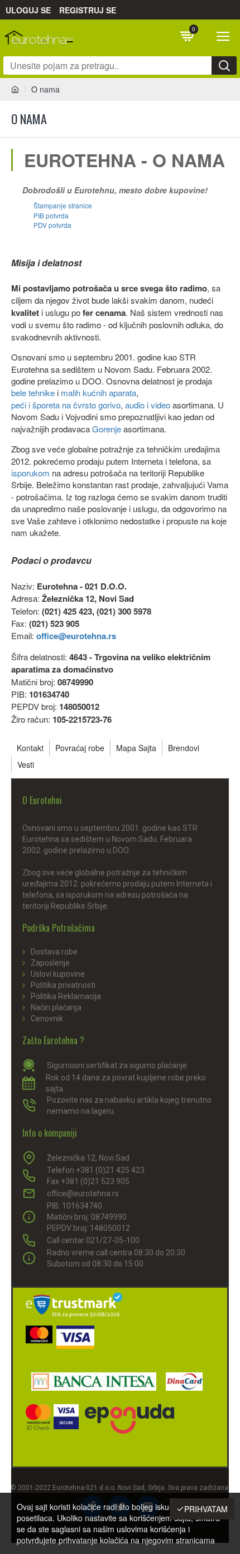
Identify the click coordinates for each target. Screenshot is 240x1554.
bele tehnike (33, 392)
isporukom (30, 473)
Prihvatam (206, 1508)
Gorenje (106, 429)
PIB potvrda (51, 215)
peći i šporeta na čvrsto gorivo (66, 405)
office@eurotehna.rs (76, 636)
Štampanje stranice (62, 205)
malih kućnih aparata (98, 392)
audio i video (147, 405)
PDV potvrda (52, 225)
